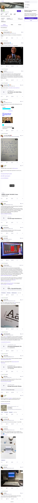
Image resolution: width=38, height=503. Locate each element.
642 (6, 14)
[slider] (12, 61)
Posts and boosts (4, 27)
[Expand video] (20, 63)
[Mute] (4, 63)
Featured (19, 24)
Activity (4, 24)
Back (3, 1)
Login (31, 20)
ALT (21, 257)
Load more (11, 501)
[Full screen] (22, 63)
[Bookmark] (17, 38)
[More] (22, 38)
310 (1, 14)
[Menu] (22, 11)
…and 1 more (15, 412)
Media (12, 24)
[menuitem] (12, 56)
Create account (30, 18)
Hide (21, 47)
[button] (12, 56)
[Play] (2, 63)
